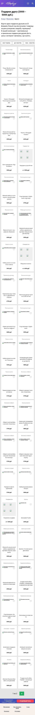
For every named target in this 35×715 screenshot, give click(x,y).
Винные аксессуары (9, 177)
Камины (26, 499)
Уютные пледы (9, 49)
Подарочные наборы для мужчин (26, 563)
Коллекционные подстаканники (26, 177)
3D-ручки (9, 659)
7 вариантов (26, 146)
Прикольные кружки (26, 113)
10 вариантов (9, 499)
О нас (28, 707)
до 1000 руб (17, 43)
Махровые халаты (9, 209)
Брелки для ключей (25, 528)
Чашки (9, 80)
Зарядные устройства (9, 113)
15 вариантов (26, 244)
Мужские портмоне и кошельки (10, 563)
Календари (25, 80)
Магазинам (6, 707)
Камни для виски (9, 308)
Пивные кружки (9, 371)
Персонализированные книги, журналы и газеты (26, 49)
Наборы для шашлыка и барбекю (26, 209)
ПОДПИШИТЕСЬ (25, 701)
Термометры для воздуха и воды (10, 275)
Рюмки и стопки (9, 244)
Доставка (17, 711)
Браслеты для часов (25, 628)
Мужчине (10, 19)
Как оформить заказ (17, 707)
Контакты (6, 711)
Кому (3, 19)
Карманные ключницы (26, 595)
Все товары (6, 43)
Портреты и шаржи (9, 468)
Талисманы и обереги (26, 371)
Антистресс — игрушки (9, 628)
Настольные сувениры (9, 146)
